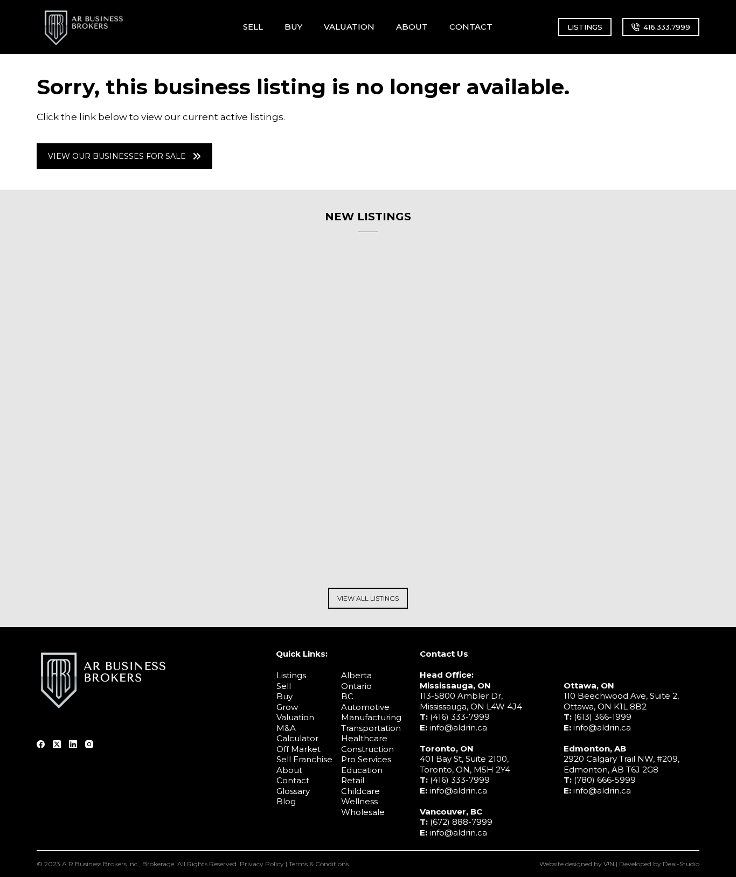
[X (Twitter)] (57, 744)
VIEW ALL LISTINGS (368, 598)
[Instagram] (89, 744)
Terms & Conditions (319, 864)
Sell (283, 686)
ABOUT (412, 27)
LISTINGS (584, 27)
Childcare (360, 791)
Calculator (297, 738)
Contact (292, 780)
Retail (352, 780)
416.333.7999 (666, 27)
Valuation (295, 717)
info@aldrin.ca (458, 727)
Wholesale (363, 812)
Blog (286, 801)
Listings (291, 675)
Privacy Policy (262, 864)
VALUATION (349, 27)
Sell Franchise (304, 759)
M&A (286, 728)
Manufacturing (371, 717)
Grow (287, 707)
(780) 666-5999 (605, 780)
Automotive (365, 707)
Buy (284, 696)
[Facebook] (41, 744)
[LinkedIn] (73, 744)
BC (347, 696)
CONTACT (470, 27)
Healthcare (364, 738)
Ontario (356, 686)
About (289, 770)
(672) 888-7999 (461, 822)
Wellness (359, 801)
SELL (253, 27)
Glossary (293, 791)
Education (362, 770)
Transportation (371, 728)
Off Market (298, 749)
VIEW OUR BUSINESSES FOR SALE (117, 156)
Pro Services (366, 759)
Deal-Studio (681, 864)
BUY (293, 27)
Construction (367, 749)
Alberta (356, 675)
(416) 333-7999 (460, 717)
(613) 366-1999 (602, 717)
